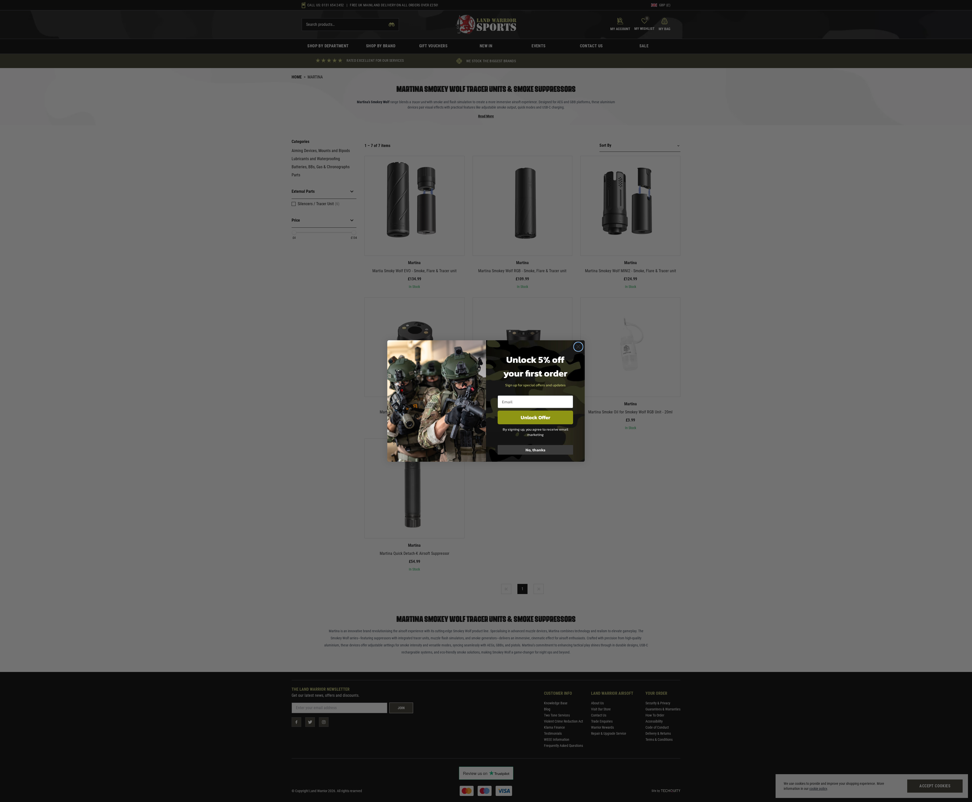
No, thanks (535, 450)
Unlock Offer (535, 417)
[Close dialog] (578, 346)
